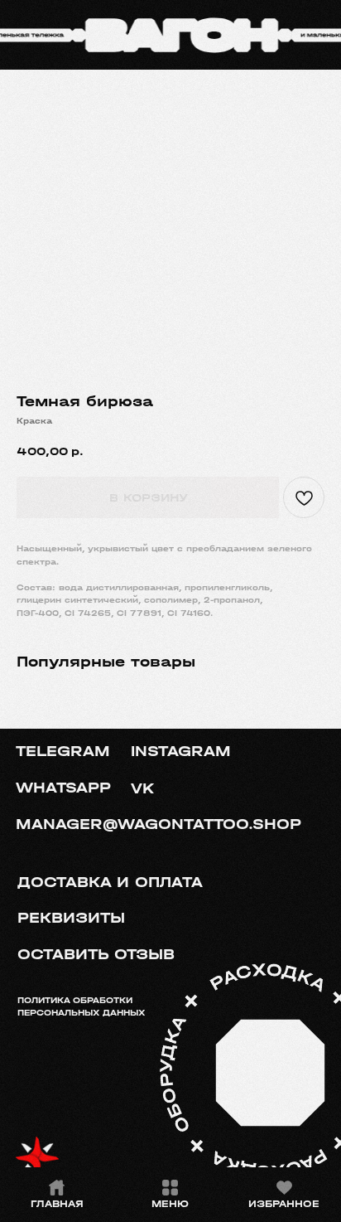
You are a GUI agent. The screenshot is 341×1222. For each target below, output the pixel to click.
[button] (109, 955)
